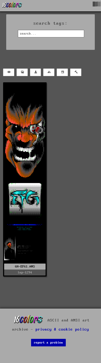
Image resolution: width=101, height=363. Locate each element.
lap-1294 (25, 272)
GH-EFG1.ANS (25, 266)
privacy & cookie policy (62, 329)
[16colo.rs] (12, 5)
